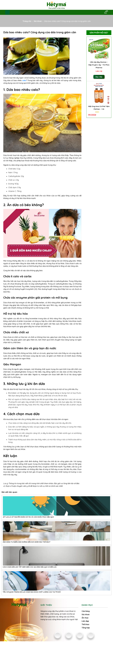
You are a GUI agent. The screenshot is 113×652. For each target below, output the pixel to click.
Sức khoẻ (37, 21)
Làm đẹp (85, 621)
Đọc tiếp (99, 77)
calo (24, 80)
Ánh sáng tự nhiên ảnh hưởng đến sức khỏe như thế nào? (26, 542)
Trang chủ (27, 21)
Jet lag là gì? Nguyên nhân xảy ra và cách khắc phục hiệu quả (28, 517)
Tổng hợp (86, 628)
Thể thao (85, 624)
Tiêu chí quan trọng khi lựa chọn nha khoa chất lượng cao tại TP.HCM (32, 592)
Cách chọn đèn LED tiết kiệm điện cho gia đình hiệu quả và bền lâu (29, 567)
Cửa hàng (86, 611)
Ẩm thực (85, 618)
